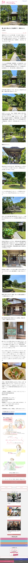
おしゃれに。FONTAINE (7, 561)
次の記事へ (6, 487)
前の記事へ (21, 487)
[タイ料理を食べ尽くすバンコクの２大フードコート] (14, 515)
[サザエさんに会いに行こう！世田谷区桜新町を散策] (14, 501)
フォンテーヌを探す (14, 475)
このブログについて (7, 559)
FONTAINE (21, 559)
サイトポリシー (21, 561)
